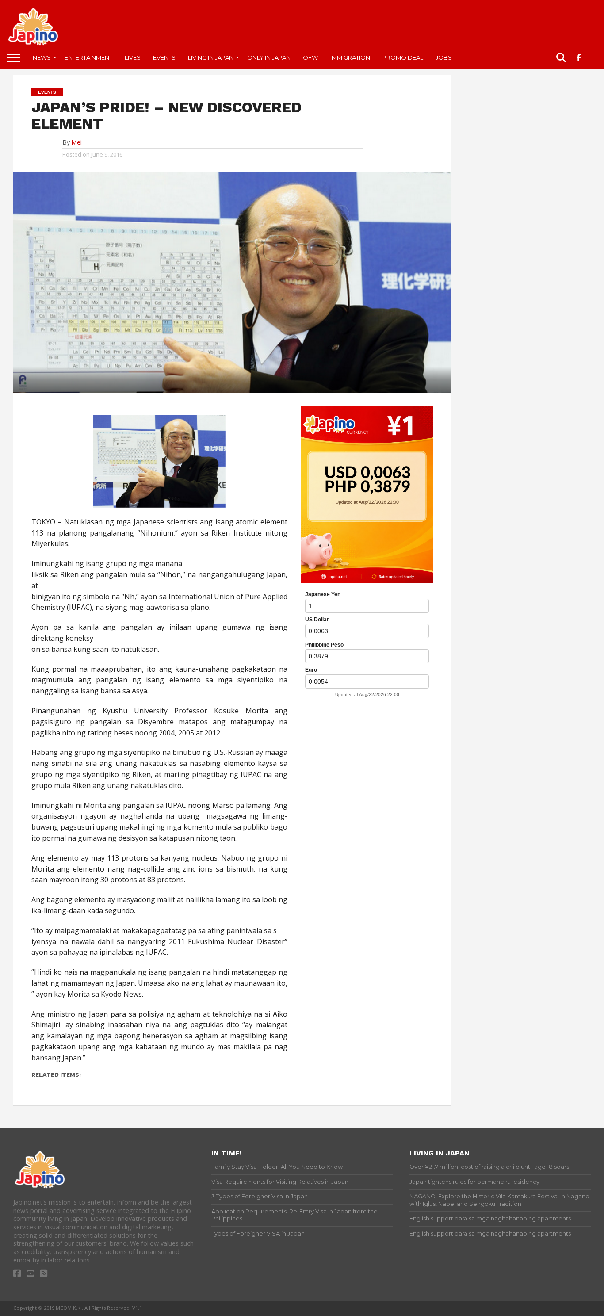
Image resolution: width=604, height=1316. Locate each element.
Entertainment (88, 57)
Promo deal (402, 57)
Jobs (444, 57)
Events (164, 57)
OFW (310, 57)
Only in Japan (269, 57)
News (42, 57)
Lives (133, 57)
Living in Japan (210, 57)
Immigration (350, 57)
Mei (76, 142)
